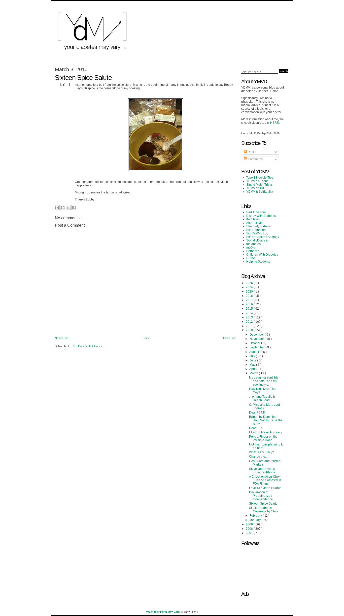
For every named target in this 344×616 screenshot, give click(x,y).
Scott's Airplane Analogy (262, 237)
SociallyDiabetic (257, 240)
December (257, 334)
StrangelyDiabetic (258, 226)
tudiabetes (253, 244)
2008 (250, 528)
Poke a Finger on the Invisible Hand (263, 438)
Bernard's (252, 251)
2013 (250, 317)
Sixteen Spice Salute (263, 503)
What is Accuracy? (261, 452)
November (257, 339)
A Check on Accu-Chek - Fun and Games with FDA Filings (265, 480)
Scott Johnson (256, 230)
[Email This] (57, 207)
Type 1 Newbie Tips (259, 177)
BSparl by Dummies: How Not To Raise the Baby (266, 420)
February (256, 515)
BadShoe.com (256, 212)
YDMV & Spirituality (259, 191)
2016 (250, 304)
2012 (250, 321)
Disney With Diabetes (261, 216)
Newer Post (62, 338)
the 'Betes (253, 219)
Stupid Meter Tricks (259, 184)
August (254, 352)
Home (146, 338)
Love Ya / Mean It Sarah (265, 488)
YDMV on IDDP (256, 188)
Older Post (229, 338)
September (257, 347)
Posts (251, 152)
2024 (250, 287)
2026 (250, 283)
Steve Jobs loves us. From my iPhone (263, 470)
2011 (250, 326)
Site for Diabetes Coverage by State (263, 509)
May (253, 364)
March (254, 373)
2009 (250, 524)
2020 (250, 291)
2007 (250, 533)
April (252, 369)
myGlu (250, 247)
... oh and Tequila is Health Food (262, 398)
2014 (250, 313)
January (255, 520)
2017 (250, 300)
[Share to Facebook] (73, 207)
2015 (250, 308)
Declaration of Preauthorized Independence (261, 495)
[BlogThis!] (62, 207)
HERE (274, 123)
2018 (250, 296)
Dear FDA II (257, 412)
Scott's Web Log (257, 233)
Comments (255, 159)
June (253, 360)
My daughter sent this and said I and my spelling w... (263, 381)
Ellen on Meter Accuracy (265, 432)
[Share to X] (68, 207)
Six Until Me (254, 223)
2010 (250, 330)
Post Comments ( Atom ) (87, 346)
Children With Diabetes (262, 254)
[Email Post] (62, 84)
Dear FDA (256, 428)
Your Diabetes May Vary (163, 612)
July (253, 356)
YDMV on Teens (257, 181)
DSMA (250, 258)
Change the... (258, 456)
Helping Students (258, 261)
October (255, 343)
